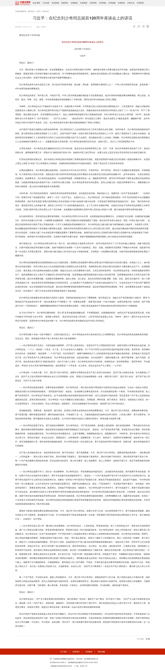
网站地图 (101, 651)
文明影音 (121, 2)
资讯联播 (55, 2)
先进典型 (83, 2)
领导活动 (31, 11)
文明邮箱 (88, 651)
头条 (34, 2)
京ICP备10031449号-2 (58, 662)
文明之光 (130, 2)
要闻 (38, 2)
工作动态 (46, 2)
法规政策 (74, 2)
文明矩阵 (140, 2)
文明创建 (112, 2)
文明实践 (102, 2)
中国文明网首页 (20, 11)
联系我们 (76, 651)
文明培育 (93, 2)
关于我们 (63, 651)
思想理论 (64, 2)
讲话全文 (46, 11)
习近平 (38, 11)
